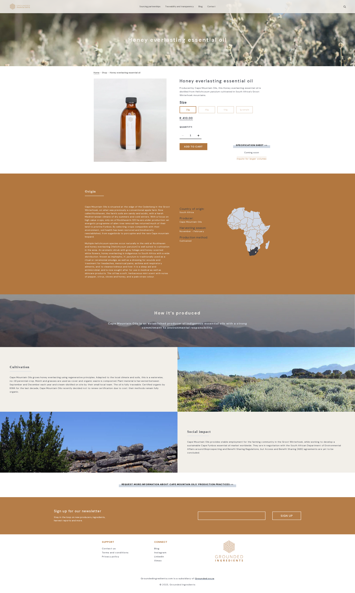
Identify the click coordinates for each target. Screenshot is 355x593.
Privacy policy (110, 556)
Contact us (109, 548)
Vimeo (158, 560)
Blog (157, 548)
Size (183, 102)
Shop (104, 72)
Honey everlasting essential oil (125, 72)
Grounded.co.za (204, 578)
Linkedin (159, 556)
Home (96, 72)
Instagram (160, 552)
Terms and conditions (115, 552)
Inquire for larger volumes (252, 158)
